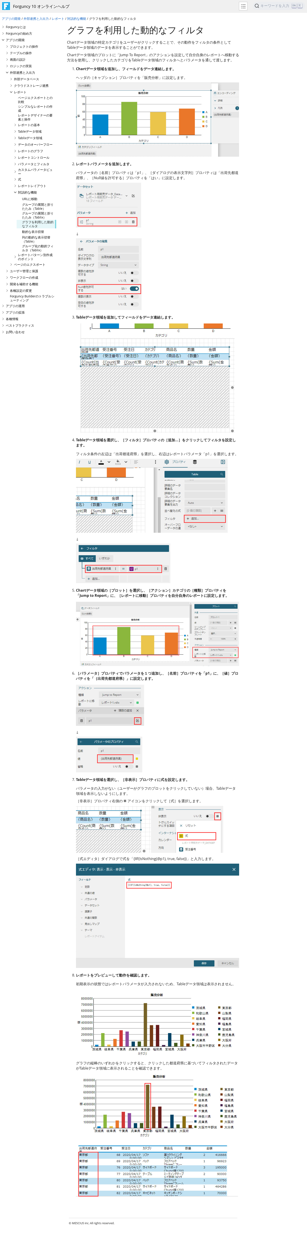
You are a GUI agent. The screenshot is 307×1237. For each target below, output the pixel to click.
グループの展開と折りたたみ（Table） (37, 206)
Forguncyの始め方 (19, 33)
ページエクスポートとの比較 (35, 100)
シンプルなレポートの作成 (35, 108)
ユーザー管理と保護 (24, 271)
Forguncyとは (16, 27)
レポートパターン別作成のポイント (35, 257)
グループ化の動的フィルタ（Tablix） (37, 248)
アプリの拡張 (15, 312)
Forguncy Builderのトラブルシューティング (32, 298)
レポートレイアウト (32, 186)
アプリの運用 (15, 306)
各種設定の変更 (21, 290)
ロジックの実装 (21, 66)
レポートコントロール (33, 157)
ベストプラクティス (20, 325)
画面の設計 (18, 59)
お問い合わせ (15, 332)
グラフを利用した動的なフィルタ (37, 224)
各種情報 (12, 319)
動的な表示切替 (33, 232)
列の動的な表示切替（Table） (36, 239)
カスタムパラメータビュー (35, 171)
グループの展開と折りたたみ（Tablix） (37, 215)
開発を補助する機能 (24, 284)
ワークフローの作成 (24, 277)
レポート (58, 18)
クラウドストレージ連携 (31, 85)
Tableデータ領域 (30, 131)
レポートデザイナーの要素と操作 (35, 117)
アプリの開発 (11, 18)
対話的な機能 (76, 18)
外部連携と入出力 (36, 18)
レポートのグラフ (30, 151)
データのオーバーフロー (35, 144)
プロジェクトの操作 (24, 46)
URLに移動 (29, 199)
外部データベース (26, 79)
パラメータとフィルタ (33, 164)
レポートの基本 (29, 125)
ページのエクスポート (29, 264)
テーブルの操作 (21, 53)
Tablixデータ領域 (30, 138)
